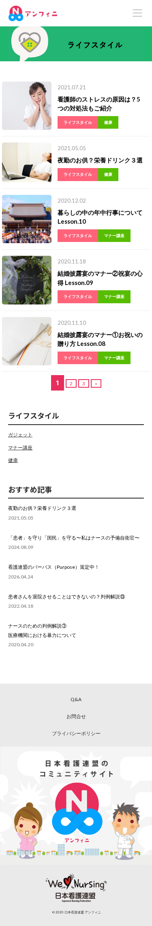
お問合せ (76, 716)
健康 (108, 122)
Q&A (76, 699)
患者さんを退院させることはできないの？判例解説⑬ (66, 597)
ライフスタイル (78, 122)
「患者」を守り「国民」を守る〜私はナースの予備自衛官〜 (73, 538)
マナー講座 (114, 235)
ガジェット (20, 435)
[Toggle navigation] (137, 13)
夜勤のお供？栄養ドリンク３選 (100, 160)
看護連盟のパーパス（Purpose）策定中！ (53, 567)
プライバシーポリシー (76, 733)
